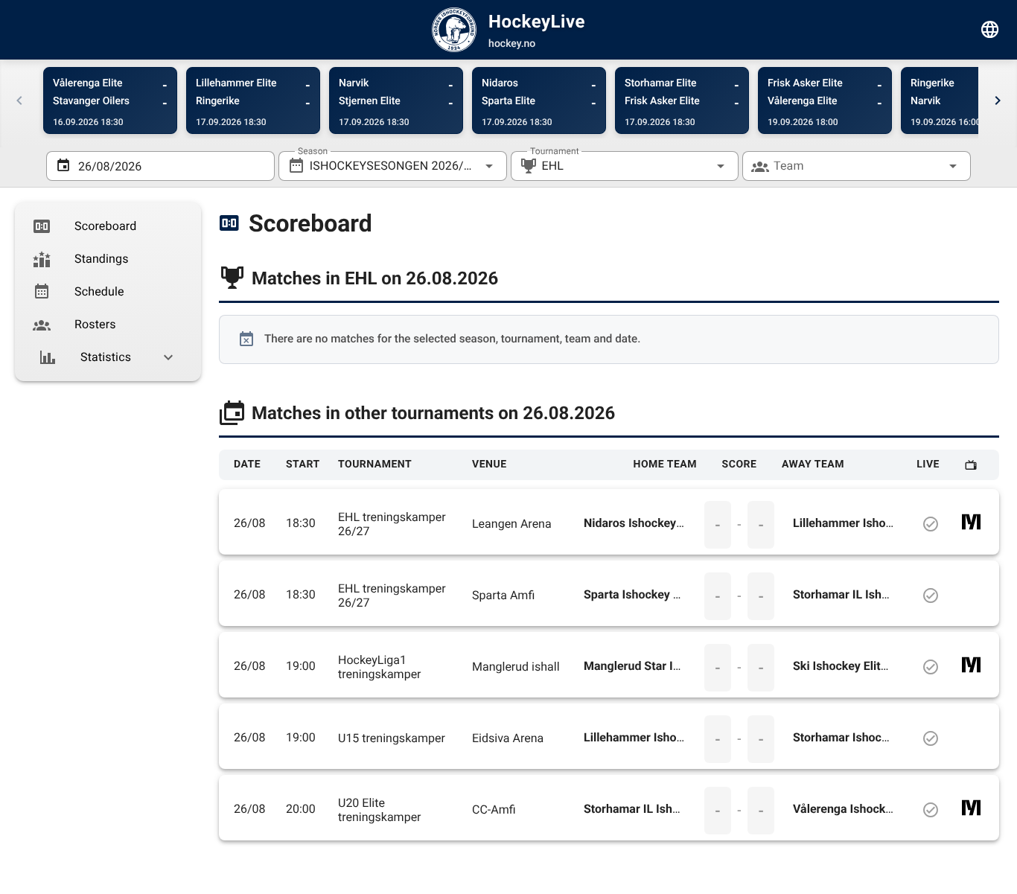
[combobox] (392, 166)
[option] (108, 226)
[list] (108, 291)
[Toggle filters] (990, 30)
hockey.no (511, 44)
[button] (697, 166)
